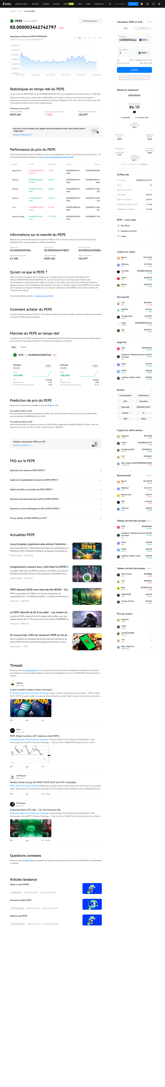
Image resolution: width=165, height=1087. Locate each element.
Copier (48, 366)
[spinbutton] (127, 39)
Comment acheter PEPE (20, 900)
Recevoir (143, 28)
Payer (126, 28)
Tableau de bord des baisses (133, 568)
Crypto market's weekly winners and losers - (32, 689)
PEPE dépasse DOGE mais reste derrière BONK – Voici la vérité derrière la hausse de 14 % (59, 589)
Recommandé (133, 475)
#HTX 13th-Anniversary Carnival (24, 786)
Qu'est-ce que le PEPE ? (44, 296)
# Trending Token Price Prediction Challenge (29, 693)
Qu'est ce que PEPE (18, 916)
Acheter (134, 70)
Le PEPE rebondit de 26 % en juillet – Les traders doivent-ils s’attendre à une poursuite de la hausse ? (66, 612)
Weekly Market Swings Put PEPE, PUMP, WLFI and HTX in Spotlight (43, 782)
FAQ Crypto (29, 860)
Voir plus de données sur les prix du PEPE (57, 157)
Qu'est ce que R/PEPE (19, 884)
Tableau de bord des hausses (133, 520)
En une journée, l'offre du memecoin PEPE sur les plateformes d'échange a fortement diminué (61, 635)
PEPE (50, 405)
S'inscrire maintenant (90, 21)
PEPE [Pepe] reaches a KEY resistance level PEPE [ (35, 736)
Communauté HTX (32, 670)
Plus (149, 22)
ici (62, 314)
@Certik (144, 164)
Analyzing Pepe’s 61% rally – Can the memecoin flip (35, 809)
